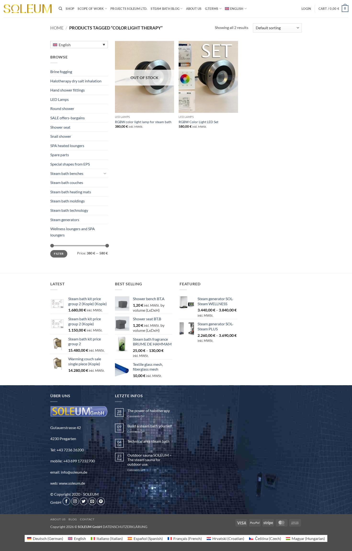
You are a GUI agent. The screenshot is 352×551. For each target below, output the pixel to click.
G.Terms (211, 9)
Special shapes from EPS (70, 164)
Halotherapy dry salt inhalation (76, 81)
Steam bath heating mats (70, 191)
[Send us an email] (92, 501)
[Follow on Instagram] (75, 501)
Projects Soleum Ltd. (128, 9)
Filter (58, 253)
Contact (87, 519)
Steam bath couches (66, 182)
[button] (306, 8)
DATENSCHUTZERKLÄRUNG (125, 527)
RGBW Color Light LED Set (198, 122)
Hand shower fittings (67, 90)
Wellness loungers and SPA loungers (72, 231)
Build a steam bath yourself (149, 426)
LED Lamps (59, 99)
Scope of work (91, 9)
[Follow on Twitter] (84, 501)
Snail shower (60, 136)
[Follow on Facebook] (66, 501)
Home (56, 27)
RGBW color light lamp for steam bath (143, 122)
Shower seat (60, 127)
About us (194, 9)
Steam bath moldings (67, 201)
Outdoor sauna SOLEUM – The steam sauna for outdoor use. (149, 459)
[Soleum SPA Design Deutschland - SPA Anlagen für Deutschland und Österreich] (27, 8)
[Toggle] (105, 173)
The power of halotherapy (148, 410)
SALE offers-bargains (67, 117)
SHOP (70, 9)
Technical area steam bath (148, 441)
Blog (72, 519)
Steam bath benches (66, 173)
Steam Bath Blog (165, 9)
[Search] (60, 8)
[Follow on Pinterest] (101, 501)
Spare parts (59, 154)
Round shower (62, 108)
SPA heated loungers (67, 145)
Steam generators (64, 219)
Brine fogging (61, 71)
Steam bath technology (69, 210)
